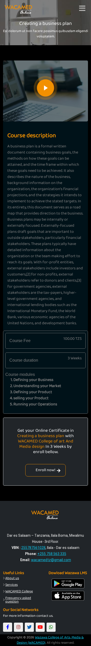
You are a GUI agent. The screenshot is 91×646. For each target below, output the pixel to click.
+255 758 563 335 (51, 554)
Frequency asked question (18, 599)
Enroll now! (45, 470)
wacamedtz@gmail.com (51, 560)
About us (12, 578)
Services (11, 585)
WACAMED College (19, 591)
